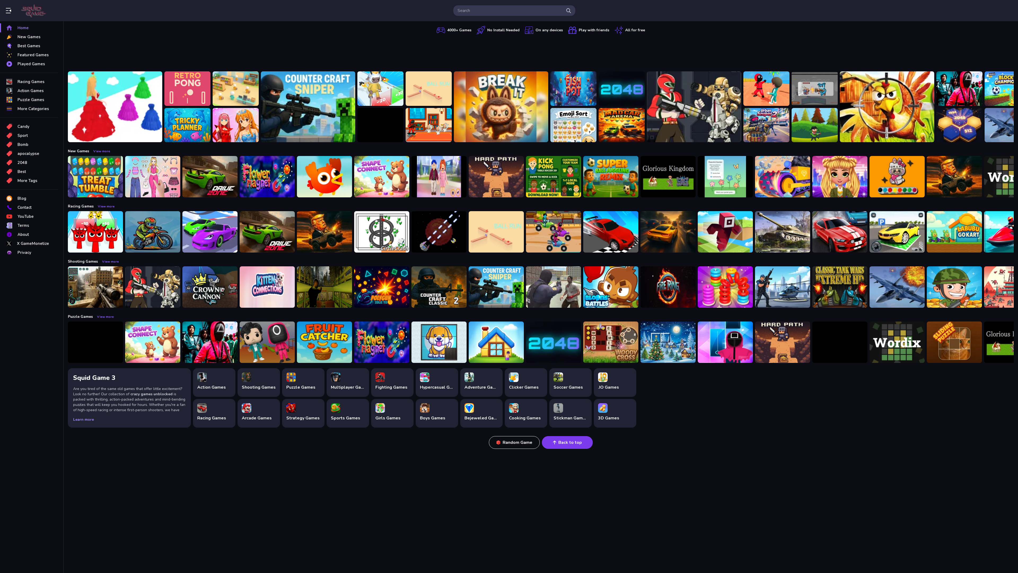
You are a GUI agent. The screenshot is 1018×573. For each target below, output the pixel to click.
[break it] (501, 106)
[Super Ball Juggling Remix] (610, 176)
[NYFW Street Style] (839, 176)
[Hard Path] (496, 176)
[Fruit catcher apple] (324, 342)
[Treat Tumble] (95, 176)
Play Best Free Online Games (34, 10)
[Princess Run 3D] (115, 106)
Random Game (517, 442)
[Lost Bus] (324, 287)
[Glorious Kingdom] (668, 176)
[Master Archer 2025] (815, 125)
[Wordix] (897, 342)
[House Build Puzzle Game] (496, 342)
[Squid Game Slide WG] (959, 88)
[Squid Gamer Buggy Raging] (553, 232)
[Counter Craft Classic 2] (439, 287)
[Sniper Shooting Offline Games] (95, 287)
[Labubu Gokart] (954, 232)
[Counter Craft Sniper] (308, 106)
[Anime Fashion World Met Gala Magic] (236, 125)
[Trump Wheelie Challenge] (954, 176)
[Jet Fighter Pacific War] (897, 287)
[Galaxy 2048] (622, 88)
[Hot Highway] (668, 232)
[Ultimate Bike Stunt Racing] (152, 232)
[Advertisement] (540, 52)
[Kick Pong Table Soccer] (553, 176)
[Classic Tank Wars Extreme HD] (839, 287)
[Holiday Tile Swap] (668, 342)
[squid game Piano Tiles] (725, 342)
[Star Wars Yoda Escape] (839, 342)
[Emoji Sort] (573, 125)
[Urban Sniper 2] (766, 125)
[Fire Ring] (668, 287)
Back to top (570, 442)
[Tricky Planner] (187, 125)
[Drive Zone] (210, 176)
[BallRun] (429, 88)
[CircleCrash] (381, 232)
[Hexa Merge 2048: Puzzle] (959, 125)
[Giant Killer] (815, 88)
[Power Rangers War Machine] (694, 106)
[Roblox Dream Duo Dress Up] (439, 176)
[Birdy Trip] (324, 176)
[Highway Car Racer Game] (839, 232)
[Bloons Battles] (610, 287)
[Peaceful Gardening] (725, 176)
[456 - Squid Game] (766, 88)
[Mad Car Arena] (622, 125)
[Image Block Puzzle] (95, 342)
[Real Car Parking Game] (897, 232)
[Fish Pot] (573, 88)
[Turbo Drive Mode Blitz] (610, 232)
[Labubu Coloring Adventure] (897, 176)
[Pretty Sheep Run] (380, 88)
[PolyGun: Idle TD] (381, 287)
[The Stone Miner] (782, 176)
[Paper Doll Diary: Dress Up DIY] (152, 176)
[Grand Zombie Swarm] (553, 287)
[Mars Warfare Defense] (439, 232)
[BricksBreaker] (380, 125)
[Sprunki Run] (95, 232)
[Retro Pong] (187, 88)
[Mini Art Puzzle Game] (954, 342)
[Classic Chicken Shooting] (887, 106)
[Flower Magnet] (267, 176)
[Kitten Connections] (267, 287)
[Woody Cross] (610, 342)
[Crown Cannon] (210, 287)
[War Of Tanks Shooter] (782, 232)
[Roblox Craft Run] (725, 232)
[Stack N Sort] (725, 287)
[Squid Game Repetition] (267, 342)
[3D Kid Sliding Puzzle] (439, 342)
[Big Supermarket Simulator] (236, 88)
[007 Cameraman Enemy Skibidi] (429, 125)
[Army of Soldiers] (954, 287)
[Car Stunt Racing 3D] (210, 232)
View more (101, 151)
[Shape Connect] (381, 176)
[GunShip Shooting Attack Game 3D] (782, 287)
